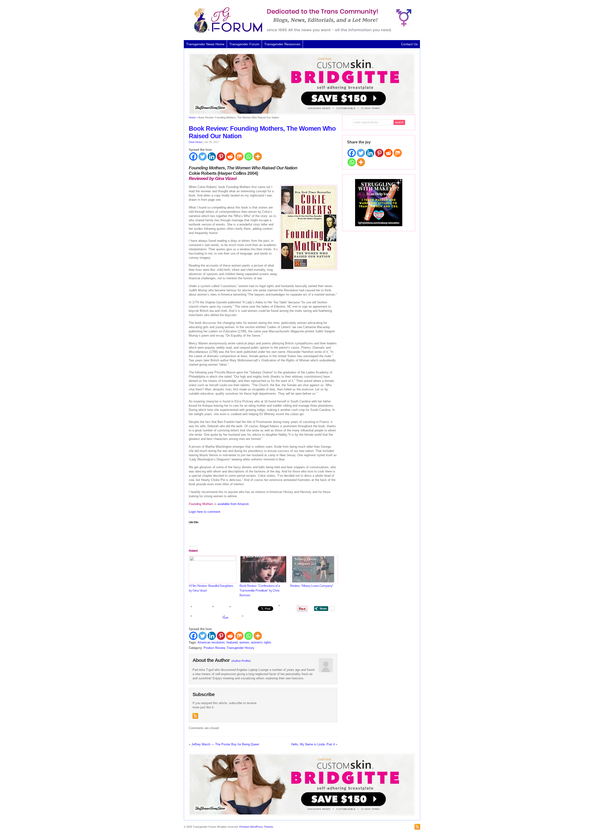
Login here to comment (204, 511)
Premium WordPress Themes (256, 826)
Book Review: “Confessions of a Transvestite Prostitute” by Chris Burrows (259, 590)
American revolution (211, 642)
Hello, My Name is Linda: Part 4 (313, 744)
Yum (225, 617)
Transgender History (240, 648)
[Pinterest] (221, 156)
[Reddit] (230, 156)
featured (232, 642)
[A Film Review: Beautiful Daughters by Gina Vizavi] (212, 569)
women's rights (261, 642)
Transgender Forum (244, 44)
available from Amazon (233, 504)
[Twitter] (202, 156)
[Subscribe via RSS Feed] (195, 716)
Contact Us (409, 44)
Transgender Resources (282, 44)
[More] (258, 156)
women (244, 642)
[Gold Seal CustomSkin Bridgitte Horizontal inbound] (302, 113)
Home (192, 117)
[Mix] (239, 156)
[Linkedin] (212, 156)
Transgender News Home (205, 44)
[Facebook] (193, 156)
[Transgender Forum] (300, 32)
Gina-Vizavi (195, 142)
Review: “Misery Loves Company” (311, 586)
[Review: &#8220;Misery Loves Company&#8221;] (313, 569)
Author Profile (241, 661)
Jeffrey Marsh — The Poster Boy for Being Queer (225, 744)
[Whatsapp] (248, 156)
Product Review (214, 648)
